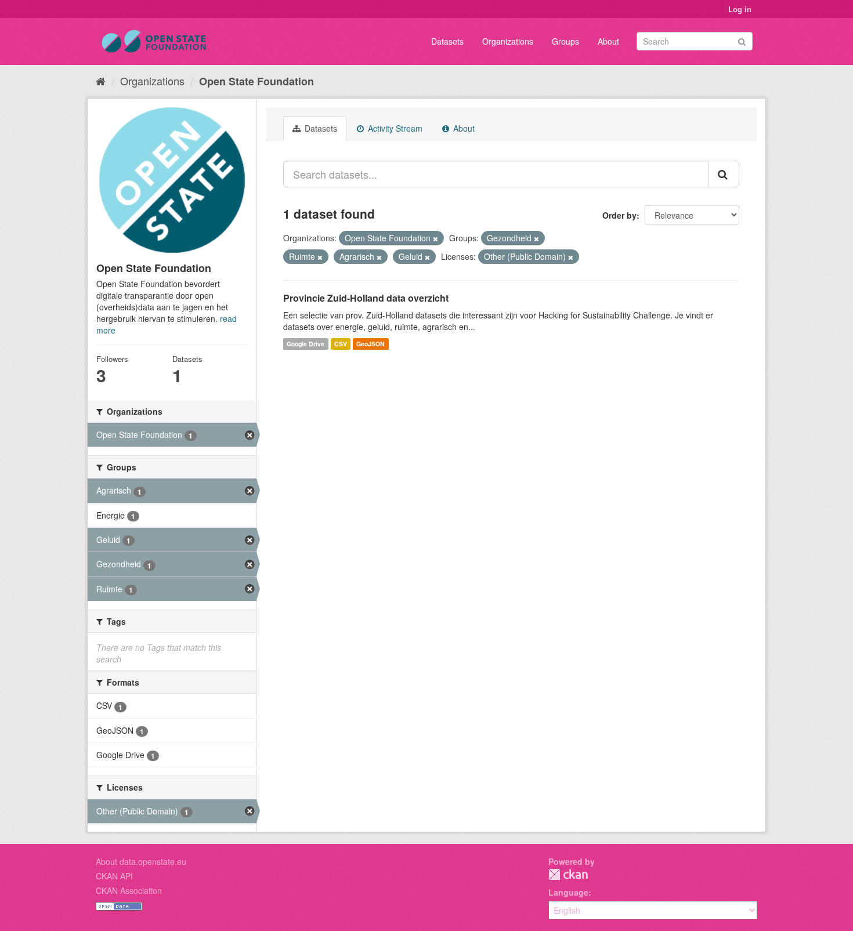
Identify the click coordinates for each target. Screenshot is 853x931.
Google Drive (305, 343)
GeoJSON (370, 343)
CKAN (568, 874)
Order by (619, 215)
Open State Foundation (256, 81)
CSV (340, 343)
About (608, 41)
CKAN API (114, 876)
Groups (565, 41)
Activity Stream (394, 128)
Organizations (507, 41)
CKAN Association (129, 890)
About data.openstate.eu (141, 861)
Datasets (447, 41)
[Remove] (435, 238)
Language (568, 892)
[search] (723, 174)
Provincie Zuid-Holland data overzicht (366, 298)
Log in (739, 9)
